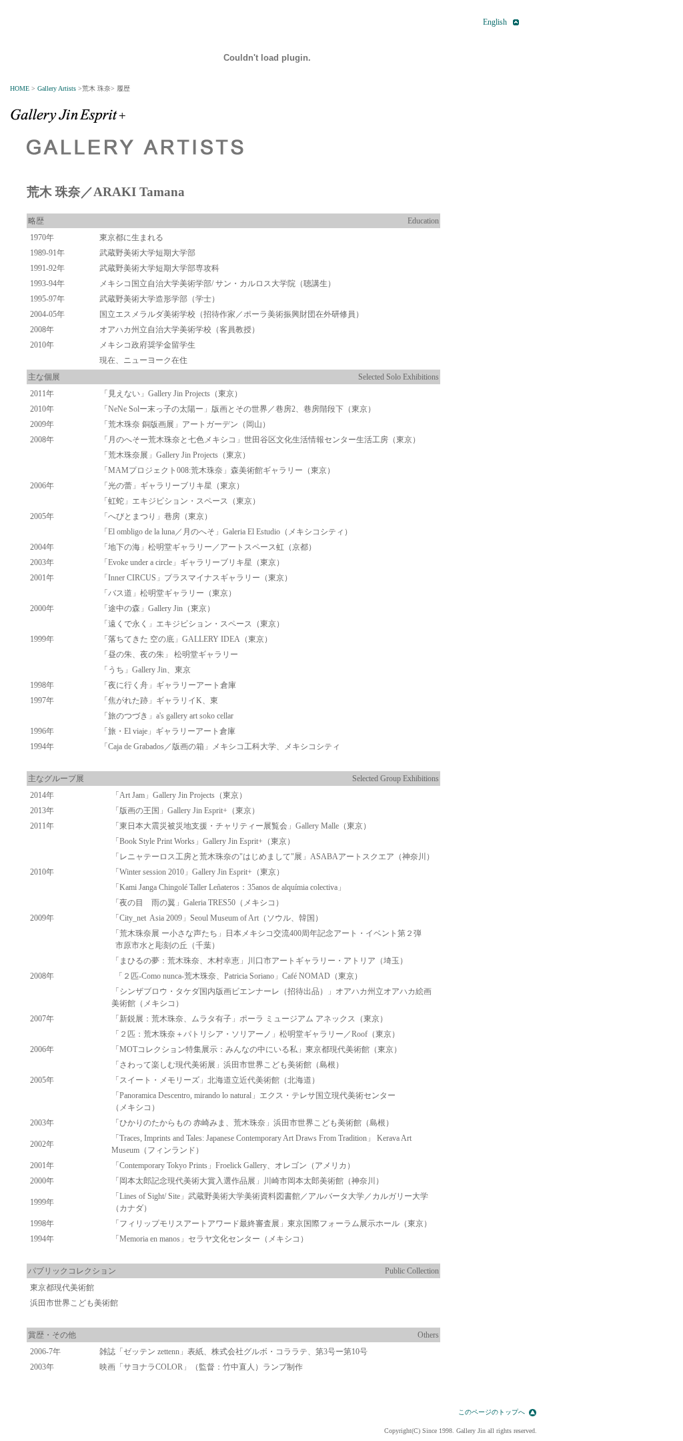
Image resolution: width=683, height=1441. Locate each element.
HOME (19, 88)
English (495, 22)
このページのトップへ (491, 1412)
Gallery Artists (56, 88)
